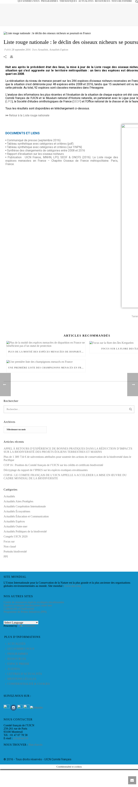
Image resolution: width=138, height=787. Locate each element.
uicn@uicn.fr (20, 738)
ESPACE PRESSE (18, 663)
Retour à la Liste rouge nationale (29, 115)
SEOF (76, 101)
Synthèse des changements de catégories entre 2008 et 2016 (46, 150)
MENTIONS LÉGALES (21, 678)
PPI (6, 556)
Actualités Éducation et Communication (26, 516)
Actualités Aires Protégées (18, 501)
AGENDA (13, 668)
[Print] (13, 56)
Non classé (10, 546)
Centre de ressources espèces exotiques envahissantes (34, 602)
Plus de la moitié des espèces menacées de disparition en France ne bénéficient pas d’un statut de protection (47, 352)
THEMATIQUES (68, 1)
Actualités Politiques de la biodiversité (25, 531)
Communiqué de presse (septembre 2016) (34, 140)
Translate (30, 625)
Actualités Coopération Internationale (25, 506)
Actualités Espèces (58, 49)
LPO (9, 101)
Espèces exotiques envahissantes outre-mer (28, 605)
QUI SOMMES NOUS (29, 1)
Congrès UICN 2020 (15, 536)
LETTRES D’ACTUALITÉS (24, 673)
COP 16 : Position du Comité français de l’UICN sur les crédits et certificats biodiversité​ (53, 465)
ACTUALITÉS (85, 1)
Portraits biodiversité (15, 551)
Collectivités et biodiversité (19, 608)
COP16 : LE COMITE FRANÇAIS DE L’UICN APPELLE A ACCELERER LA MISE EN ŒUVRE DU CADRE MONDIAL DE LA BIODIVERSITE (65, 477)
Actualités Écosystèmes (17, 511)
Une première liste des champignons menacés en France (47, 367)
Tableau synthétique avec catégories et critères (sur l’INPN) (44, 147)
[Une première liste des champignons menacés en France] (46, 361)
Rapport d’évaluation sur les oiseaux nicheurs (35, 154)
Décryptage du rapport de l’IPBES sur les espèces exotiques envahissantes (46, 470)
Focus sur (9, 541)
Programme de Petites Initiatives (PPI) (25, 611)
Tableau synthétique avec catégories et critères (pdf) (40, 143)
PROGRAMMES (49, 1)
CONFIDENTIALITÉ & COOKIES (28, 683)
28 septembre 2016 (21, 49)
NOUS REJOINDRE (122, 1)
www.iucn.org (73, 585)
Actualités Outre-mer (15, 526)
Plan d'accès (35, 744)
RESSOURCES (102, 1)
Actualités (43, 49)
